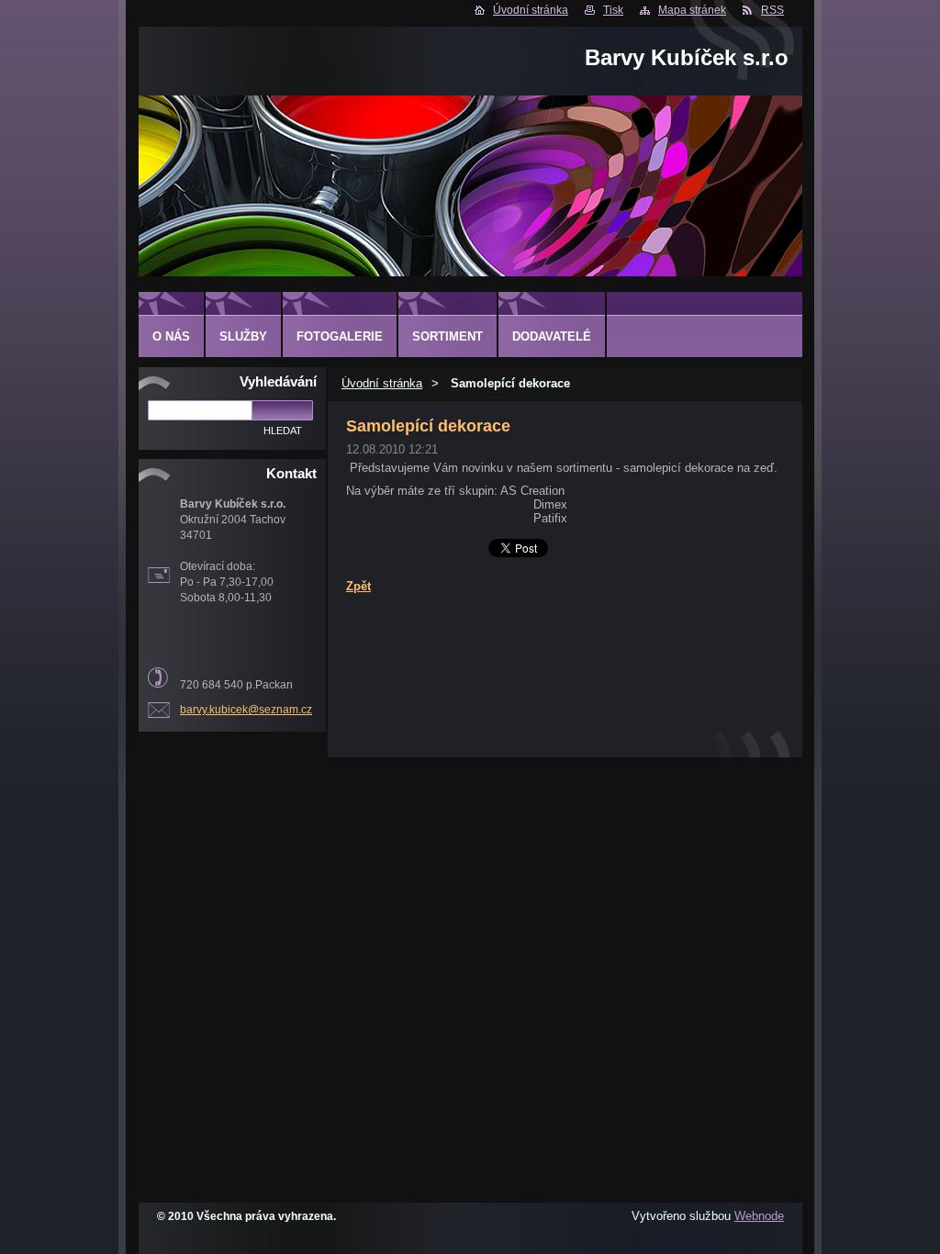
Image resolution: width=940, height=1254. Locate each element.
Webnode (759, 1216)
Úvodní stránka (530, 10)
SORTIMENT (447, 336)
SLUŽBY (243, 336)
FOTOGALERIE (340, 336)
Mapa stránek (692, 10)
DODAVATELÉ (551, 336)
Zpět (358, 586)
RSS (772, 10)
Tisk (613, 10)
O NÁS (171, 336)
